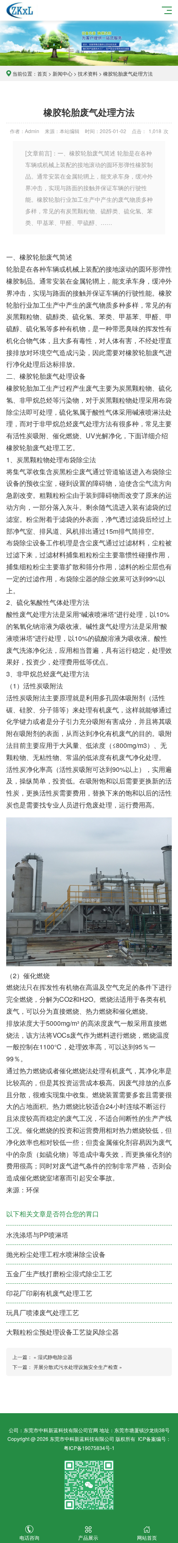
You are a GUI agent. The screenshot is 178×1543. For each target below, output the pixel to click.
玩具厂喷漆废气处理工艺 (42, 1312)
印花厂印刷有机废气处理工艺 (49, 1293)
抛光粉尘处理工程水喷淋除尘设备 (56, 1254)
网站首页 (147, 1537)
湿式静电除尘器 (55, 1356)
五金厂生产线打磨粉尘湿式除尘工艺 (59, 1273)
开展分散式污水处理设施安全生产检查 (76, 1366)
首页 (42, 73)
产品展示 (88, 1537)
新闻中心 (62, 73)
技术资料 (88, 73)
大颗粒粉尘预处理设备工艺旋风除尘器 (62, 1332)
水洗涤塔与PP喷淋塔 (37, 1235)
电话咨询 (29, 1537)
